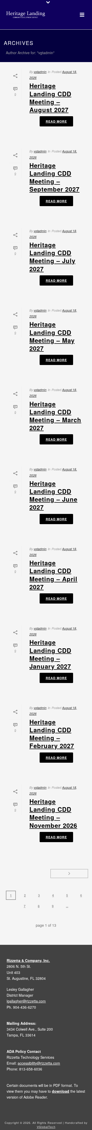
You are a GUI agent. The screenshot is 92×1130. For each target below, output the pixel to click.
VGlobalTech (46, 1127)
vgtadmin (40, 71)
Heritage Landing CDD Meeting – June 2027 (53, 495)
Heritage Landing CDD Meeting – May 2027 (52, 336)
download (60, 1091)
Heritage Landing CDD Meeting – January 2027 (50, 654)
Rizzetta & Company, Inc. (28, 960)
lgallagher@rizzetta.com (26, 1001)
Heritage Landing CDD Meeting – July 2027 (52, 256)
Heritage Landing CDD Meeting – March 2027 (55, 415)
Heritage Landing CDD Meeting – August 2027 (50, 97)
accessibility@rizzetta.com (39, 1063)
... (67, 906)
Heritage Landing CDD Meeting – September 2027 (54, 177)
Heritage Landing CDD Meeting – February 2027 (51, 733)
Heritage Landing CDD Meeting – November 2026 (53, 813)
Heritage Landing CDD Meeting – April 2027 (53, 574)
